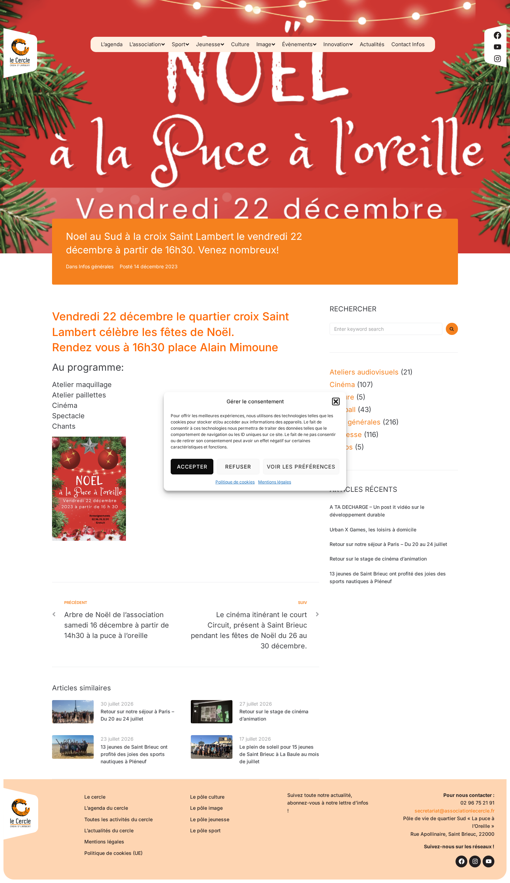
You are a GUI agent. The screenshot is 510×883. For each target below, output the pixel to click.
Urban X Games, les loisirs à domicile (373, 529)
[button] (335, 401)
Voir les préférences (301, 466)
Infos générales (96, 266)
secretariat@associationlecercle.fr (454, 811)
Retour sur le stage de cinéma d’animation (378, 559)
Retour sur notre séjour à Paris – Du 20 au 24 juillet (388, 544)
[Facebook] (497, 35)
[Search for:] (386, 329)
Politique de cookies (235, 482)
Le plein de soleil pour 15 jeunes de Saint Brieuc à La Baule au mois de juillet (279, 754)
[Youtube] (497, 47)
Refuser (238, 466)
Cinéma (342, 384)
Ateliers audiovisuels (364, 372)
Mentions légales (274, 482)
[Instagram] (497, 58)
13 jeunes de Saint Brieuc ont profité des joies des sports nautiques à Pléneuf (134, 754)
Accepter (192, 466)
